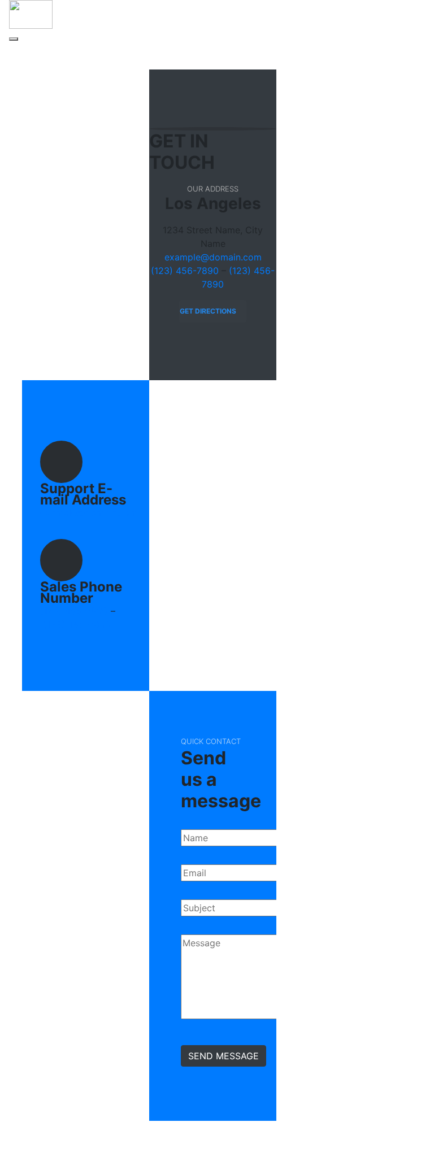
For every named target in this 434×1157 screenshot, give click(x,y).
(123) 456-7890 (185, 270)
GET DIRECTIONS (208, 311)
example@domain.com (213, 257)
